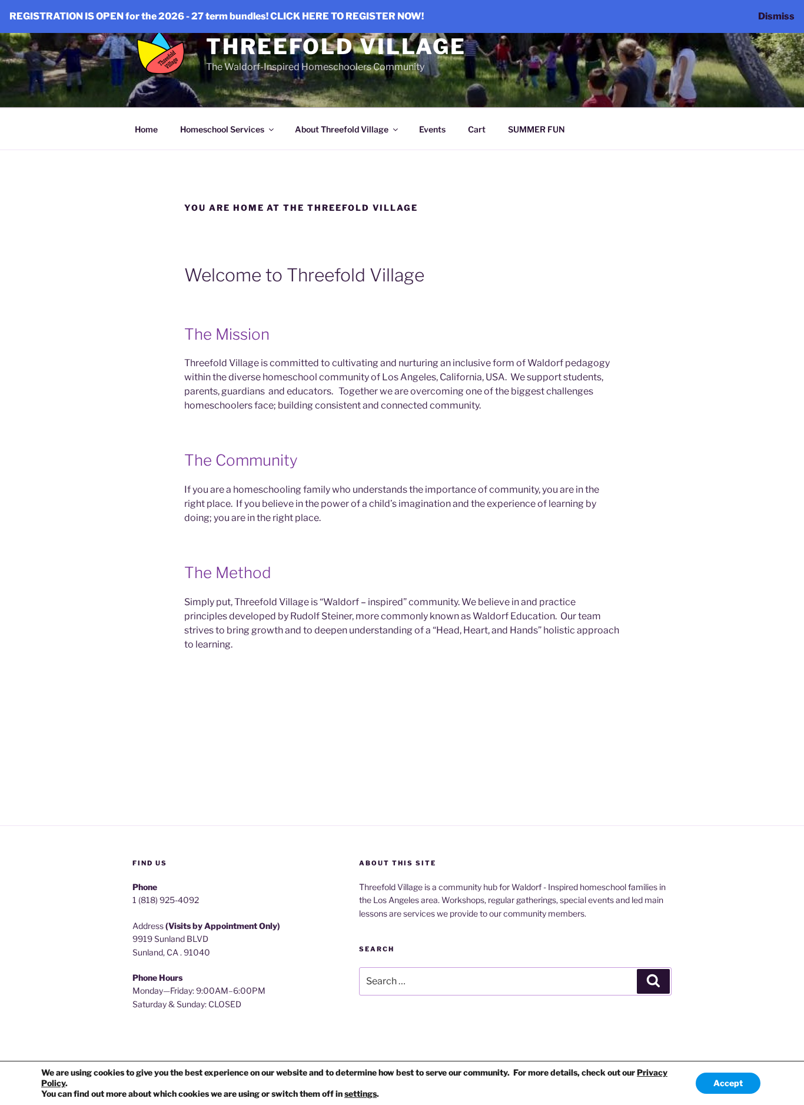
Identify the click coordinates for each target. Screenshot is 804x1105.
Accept (728, 1083)
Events (432, 129)
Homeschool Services (222, 129)
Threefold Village (336, 46)
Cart (477, 129)
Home (146, 129)
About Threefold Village (341, 129)
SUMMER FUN (536, 129)
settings (360, 1094)
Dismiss (776, 16)
